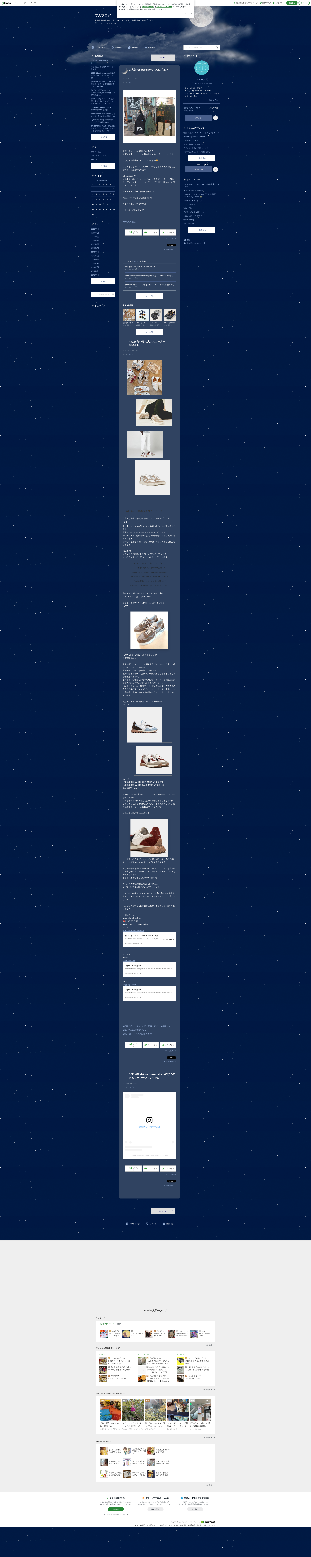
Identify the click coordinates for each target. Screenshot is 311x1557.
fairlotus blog (188, 220)
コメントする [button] (152, 232)
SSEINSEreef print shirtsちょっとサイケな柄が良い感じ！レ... (103, 115)
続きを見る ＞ (214, 100)
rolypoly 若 (202, 79)
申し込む (195, 1509)
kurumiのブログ (189, 223)
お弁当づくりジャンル (107, 1324)
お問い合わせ (153, 1525)
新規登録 (292, 3)
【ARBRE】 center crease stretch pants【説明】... (101, 108)
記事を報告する (171, 249)
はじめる (116, 1509)
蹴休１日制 (187, 208)
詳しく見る (155, 1509)
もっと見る (149, 296)
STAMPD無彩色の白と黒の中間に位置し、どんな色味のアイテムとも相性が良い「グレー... (103, 128)
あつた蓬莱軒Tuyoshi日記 (193, 144)
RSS (188, 240)
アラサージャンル (190, 110)
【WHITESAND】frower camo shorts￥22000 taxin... (103, 121)
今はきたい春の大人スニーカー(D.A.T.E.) (103, 68)
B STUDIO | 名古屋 (190, 140)
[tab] (107, 1324)
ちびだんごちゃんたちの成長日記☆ (197, 152)
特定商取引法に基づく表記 (198, 1525)
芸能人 (119, 1324)
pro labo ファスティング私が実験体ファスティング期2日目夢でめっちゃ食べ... (103, 83)
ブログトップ (100, 47)
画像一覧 (135, 47)
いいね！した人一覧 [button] (169, 238)
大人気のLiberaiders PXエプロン (148, 69)
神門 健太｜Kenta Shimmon (194, 136)
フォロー (199, 118)
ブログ (131, 82)
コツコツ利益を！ (190, 204)
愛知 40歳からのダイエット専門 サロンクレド (201, 133)
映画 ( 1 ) (94, 159)
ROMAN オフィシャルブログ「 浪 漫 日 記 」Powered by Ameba (200, 195)
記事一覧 (118, 47)
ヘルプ (213, 1525)
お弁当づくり (103, 1354)
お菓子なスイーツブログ (192, 216)
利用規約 (164, 1525)
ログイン (304, 3)
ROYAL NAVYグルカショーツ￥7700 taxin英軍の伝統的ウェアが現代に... (103, 92)
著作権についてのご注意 (196, 243)
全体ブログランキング (191, 108)
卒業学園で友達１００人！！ (194, 200)
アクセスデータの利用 (178, 1525)
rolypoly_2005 (129, 984)
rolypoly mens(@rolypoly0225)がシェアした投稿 (149, 1155)
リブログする (169, 232)
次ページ (162, 57)
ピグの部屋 (208, 83)
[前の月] (98, 180)
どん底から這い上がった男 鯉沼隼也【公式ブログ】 (201, 185)
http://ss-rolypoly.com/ (133, 930)
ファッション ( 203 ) (99, 156)
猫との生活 (181, 1354)
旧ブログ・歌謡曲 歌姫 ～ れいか (196, 148)
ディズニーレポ (143, 1354)
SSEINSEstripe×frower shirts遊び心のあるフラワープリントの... (103, 75)
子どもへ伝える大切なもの (193, 212)
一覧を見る (201, 158)
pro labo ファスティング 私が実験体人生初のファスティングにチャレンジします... (103, 101)
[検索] (217, 47)
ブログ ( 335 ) (96, 152)
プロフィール (196, 83)
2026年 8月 (103, 180)
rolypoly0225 (129, 960)
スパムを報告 (140, 1525)
